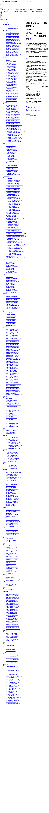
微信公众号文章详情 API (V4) (12, 350)
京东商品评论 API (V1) (11, 323)
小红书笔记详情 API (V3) (11, 85)
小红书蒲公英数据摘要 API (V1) (13, 106)
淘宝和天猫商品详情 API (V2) (12, 46)
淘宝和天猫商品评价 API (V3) (12, 39)
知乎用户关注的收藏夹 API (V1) (13, 501)
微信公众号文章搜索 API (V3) (12, 368)
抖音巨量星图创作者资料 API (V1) (13, 178)
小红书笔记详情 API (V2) (11, 82)
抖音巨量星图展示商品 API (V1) (13, 195)
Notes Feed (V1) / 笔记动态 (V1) (12, 90)
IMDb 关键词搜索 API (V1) (12, 567)
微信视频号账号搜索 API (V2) (12, 603)
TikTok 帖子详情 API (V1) (11, 412)
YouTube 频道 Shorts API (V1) (12, 461)
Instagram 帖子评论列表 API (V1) (13, 446)
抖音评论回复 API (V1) (11, 156)
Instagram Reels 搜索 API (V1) (12, 443)
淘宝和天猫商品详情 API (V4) (12, 34)
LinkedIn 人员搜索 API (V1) (12, 655)
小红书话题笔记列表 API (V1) (12, 93)
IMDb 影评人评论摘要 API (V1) (13, 555)
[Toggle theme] (1, 8)
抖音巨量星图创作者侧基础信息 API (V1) (15, 251)
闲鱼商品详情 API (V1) (11, 651)
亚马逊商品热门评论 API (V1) (12, 514)
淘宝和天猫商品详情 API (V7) (12, 51)
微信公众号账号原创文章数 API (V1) (14, 382)
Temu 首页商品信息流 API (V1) (12, 670)
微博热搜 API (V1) (10, 277)
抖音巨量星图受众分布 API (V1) (13, 189)
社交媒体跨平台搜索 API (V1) (12, 28)
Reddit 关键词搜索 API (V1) (12, 468)
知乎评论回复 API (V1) (11, 505)
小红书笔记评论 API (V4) (11, 99)
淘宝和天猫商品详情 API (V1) (12, 33)
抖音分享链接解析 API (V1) (12, 159)
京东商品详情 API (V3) (11, 317)
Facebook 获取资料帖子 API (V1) (13, 521)
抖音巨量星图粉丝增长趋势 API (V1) (14, 232)
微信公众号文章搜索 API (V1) (12, 361)
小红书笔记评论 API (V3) (11, 98)
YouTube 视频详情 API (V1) (12, 455)
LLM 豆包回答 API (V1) (11, 589)
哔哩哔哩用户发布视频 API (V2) (13, 298)
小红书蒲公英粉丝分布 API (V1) (13, 119)
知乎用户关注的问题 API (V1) (12, 499)
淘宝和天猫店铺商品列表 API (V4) (13, 54)
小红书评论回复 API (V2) (11, 81)
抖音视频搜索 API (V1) (11, 161)
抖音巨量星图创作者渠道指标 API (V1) (14, 183)
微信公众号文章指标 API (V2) (12, 343)
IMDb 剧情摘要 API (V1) (11, 559)
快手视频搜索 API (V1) (11, 262)
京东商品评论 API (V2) (11, 325)
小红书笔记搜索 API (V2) (11, 66)
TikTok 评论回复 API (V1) (11, 416)
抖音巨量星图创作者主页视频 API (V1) (14, 248)
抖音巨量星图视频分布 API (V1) (13, 188)
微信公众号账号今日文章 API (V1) (13, 329)
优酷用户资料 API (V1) (11, 433)
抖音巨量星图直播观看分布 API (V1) (14, 254)
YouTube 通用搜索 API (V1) (12, 453)
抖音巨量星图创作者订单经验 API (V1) (14, 185)
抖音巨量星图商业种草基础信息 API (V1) (15, 245)
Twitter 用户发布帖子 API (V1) (12, 533)
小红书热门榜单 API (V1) (11, 64)
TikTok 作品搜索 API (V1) (11, 419)
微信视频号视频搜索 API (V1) (12, 594)
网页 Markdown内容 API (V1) (12, 580)
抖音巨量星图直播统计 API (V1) (13, 253)
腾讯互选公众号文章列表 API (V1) (13, 640)
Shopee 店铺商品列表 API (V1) (12, 679)
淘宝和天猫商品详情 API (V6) (12, 49)
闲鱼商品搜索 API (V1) (11, 649)
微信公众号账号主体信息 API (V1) (13, 384)
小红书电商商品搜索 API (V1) (12, 666)
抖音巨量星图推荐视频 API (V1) (13, 201)
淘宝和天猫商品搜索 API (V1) (12, 45)
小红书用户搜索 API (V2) (11, 70)
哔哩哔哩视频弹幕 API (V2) (12, 301)
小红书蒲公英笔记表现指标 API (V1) (14, 116)
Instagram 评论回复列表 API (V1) (13, 448)
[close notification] (1, 4)
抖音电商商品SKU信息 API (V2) (13, 174)
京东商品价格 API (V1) (11, 319)
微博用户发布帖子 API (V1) (12, 290)
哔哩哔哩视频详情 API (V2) (12, 296)
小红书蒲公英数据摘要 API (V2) (13, 132)
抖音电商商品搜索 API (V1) (12, 170)
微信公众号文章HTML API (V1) (13, 349)
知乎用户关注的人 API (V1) (12, 492)
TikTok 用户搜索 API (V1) (11, 418)
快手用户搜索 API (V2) (11, 265)
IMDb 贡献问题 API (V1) (11, 561)
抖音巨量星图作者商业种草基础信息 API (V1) (16, 236)
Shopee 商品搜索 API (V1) (11, 683)
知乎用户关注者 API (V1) (11, 493)
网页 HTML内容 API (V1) (11, 577)
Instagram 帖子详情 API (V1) (12, 440)
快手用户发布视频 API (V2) (12, 266)
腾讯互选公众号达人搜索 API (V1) (13, 634)
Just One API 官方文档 (22, 1)
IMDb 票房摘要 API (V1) (11, 564)
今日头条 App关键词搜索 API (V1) (13, 477)
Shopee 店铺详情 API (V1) (11, 686)
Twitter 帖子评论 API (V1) (11, 534)
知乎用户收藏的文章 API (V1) (12, 496)
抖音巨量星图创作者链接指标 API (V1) (14, 186)
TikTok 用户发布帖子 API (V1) (12, 410)
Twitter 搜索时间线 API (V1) (12, 530)
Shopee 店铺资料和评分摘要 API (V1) (14, 676)
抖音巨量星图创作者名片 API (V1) (13, 247)
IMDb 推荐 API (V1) (10, 565)
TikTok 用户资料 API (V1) (11, 413)
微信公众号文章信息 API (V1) (12, 352)
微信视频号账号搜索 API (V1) (12, 600)
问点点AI (8, 60)
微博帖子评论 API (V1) (11, 280)
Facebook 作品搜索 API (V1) (12, 523)
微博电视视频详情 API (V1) (12, 292)
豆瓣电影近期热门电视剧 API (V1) (13, 405)
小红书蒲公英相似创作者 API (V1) (13, 111)
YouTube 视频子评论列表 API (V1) (13, 459)
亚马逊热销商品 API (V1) (11, 516)
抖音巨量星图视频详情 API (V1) (13, 207)
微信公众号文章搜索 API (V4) (12, 373)
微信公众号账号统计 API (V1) (12, 387)
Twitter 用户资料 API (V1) (11, 531)
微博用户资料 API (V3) (11, 286)
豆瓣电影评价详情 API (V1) (12, 400)
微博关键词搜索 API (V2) (11, 283)
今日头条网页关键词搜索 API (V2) (13, 472)
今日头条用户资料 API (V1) (12, 475)
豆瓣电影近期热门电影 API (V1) (13, 403)
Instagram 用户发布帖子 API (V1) (13, 442)
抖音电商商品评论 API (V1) (12, 171)
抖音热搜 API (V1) (10, 147)
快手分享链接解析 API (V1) (12, 272)
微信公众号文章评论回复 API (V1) (13, 358)
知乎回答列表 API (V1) (11, 486)
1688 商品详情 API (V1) (11, 584)
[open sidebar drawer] (1, 17)
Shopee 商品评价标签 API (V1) (12, 700)
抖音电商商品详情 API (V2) (12, 167)
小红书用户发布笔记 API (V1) (12, 73)
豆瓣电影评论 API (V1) (11, 402)
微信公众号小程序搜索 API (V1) (13, 367)
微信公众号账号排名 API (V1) (12, 390)
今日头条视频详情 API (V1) (12, 480)
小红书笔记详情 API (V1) (11, 76)
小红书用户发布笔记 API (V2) (12, 75)
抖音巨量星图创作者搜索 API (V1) (13, 204)
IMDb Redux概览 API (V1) (11, 551)
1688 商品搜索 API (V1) (11, 585)
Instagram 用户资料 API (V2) (12, 439)
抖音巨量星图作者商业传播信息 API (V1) (15, 235)
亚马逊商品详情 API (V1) (11, 513)
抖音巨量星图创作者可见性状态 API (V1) (15, 182)
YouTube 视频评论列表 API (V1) (13, 458)
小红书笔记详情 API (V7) (11, 95)
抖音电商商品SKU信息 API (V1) (13, 168)
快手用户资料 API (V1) (11, 271)
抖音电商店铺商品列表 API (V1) (13, 173)
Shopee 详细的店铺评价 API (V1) (13, 688)
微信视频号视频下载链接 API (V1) (13, 619)
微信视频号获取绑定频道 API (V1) (13, 613)
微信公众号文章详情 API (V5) (12, 353)
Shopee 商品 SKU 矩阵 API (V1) (13, 680)
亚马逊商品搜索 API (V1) (11, 511)
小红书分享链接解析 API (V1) (12, 96)
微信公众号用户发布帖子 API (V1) (13, 330)
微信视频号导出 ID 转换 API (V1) (13, 618)
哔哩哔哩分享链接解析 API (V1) (13, 305)
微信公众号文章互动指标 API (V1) (13, 335)
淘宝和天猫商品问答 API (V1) (12, 52)
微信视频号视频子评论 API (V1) (13, 627)
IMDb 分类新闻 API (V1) (11, 570)
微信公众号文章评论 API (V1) (12, 355)
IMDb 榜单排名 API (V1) (11, 571)
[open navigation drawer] (1, 15)
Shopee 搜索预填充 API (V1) (12, 695)
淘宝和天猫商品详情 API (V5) (12, 36)
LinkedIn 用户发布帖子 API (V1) (13, 659)
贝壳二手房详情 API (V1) (11, 538)
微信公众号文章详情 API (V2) (12, 346)
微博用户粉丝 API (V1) (11, 287)
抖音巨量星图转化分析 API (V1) (13, 194)
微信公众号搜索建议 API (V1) (12, 374)
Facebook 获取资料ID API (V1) (12, 520)
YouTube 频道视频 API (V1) (12, 452)
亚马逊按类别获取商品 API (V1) (13, 510)
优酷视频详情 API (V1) (11, 432)
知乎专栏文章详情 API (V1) (12, 484)
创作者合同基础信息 (10, 256)
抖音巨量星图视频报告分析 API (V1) (14, 209)
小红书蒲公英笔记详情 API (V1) (13, 122)
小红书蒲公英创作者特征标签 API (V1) (14, 112)
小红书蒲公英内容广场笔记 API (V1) (14, 141)
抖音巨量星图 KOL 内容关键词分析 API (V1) (16, 233)
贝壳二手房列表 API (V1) (11, 540)
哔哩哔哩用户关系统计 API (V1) (13, 307)
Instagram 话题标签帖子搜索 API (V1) (14, 445)
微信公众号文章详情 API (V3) (12, 347)
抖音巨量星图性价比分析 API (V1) (13, 198)
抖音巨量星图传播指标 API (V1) (13, 192)
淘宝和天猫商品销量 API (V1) (12, 55)
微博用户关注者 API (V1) (11, 289)
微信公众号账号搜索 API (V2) (12, 379)
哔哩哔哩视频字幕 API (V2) (12, 308)
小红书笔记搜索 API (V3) (11, 67)
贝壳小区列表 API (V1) (11, 541)
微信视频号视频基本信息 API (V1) (13, 615)
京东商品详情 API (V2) (11, 316)
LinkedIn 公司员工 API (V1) (12, 658)
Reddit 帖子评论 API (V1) (11, 466)
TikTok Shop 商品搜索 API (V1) (12, 423)
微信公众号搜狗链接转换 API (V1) (13, 393)
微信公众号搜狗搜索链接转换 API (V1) (14, 394)
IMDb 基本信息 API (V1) (11, 550)
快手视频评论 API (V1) (11, 269)
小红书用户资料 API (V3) (11, 84)
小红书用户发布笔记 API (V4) (12, 72)
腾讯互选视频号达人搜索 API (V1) (13, 633)
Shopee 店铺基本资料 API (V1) (12, 682)
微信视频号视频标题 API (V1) (12, 616)
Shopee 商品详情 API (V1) (11, 674)
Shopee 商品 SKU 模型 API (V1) (13, 685)
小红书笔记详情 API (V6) (11, 78)
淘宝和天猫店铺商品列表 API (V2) (13, 42)
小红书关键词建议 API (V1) (12, 87)
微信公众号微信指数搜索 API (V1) (13, 371)
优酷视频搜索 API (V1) (11, 430)
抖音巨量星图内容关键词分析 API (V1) (14, 242)
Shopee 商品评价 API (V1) (11, 692)
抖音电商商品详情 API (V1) (12, 165)
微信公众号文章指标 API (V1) (12, 340)
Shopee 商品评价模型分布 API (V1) (13, 697)
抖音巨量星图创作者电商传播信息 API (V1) (15, 244)
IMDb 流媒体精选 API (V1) (12, 568)
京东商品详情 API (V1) (11, 314)
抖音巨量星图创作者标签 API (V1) (13, 250)
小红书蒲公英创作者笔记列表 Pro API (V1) (15, 131)
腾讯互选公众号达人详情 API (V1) (13, 639)
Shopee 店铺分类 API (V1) (11, 694)
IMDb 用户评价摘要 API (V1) (12, 558)
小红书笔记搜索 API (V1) (11, 61)
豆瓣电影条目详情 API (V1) (12, 406)
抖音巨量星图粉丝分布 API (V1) (13, 203)
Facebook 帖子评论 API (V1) (12, 524)
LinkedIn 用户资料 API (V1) (12, 656)
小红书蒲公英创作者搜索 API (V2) (13, 137)
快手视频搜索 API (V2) (11, 263)
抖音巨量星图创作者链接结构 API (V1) (14, 180)
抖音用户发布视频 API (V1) (12, 150)
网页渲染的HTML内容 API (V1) (13, 579)
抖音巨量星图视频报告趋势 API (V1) (14, 206)
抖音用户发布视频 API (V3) (12, 152)
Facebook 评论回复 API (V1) (12, 526)
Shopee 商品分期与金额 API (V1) (13, 703)
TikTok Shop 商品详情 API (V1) (12, 425)
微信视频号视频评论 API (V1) (12, 624)
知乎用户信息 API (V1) (11, 490)
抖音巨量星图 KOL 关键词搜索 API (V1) (15, 218)
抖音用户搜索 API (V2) (11, 149)
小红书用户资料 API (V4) (11, 101)
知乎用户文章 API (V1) (11, 495)
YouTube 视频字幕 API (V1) (12, 456)
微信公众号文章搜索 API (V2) (12, 364)
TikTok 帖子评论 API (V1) (11, 415)
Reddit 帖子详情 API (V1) (11, 465)
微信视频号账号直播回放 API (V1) (13, 612)
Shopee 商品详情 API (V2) (11, 677)
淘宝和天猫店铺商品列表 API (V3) (13, 43)
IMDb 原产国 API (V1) (11, 573)
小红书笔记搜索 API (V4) (11, 69)
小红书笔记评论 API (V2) (11, 79)
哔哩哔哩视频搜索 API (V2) (12, 304)
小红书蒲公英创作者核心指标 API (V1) (14, 138)
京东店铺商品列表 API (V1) (12, 313)
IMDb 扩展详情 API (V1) (11, 547)
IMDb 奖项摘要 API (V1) (11, 556)
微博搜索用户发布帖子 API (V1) (13, 281)
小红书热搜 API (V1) (10, 63)
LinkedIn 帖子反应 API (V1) (12, 661)
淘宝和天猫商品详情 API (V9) (12, 37)
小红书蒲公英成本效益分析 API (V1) (14, 120)
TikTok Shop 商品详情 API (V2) (12, 426)
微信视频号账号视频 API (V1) (12, 609)
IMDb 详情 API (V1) (10, 562)
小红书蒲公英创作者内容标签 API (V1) (14, 114)
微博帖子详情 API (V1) (11, 284)
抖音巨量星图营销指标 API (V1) (13, 191)
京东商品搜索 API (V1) (11, 320)
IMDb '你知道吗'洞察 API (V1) (12, 553)
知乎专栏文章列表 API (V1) (12, 489)
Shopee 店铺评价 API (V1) (11, 691)
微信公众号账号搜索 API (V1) (12, 376)
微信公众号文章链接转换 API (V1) (13, 388)
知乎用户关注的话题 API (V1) (12, 502)
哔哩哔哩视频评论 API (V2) (12, 302)
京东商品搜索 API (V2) (11, 322)
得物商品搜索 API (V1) (11, 645)
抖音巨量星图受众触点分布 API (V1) (14, 200)
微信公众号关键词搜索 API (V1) (13, 341)
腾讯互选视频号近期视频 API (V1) (13, 637)
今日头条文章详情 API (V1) (12, 474)
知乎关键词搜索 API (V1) (11, 487)
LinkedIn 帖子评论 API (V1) (12, 662)
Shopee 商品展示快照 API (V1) (12, 689)
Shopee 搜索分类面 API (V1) (12, 702)
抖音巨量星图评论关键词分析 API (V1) (14, 239)
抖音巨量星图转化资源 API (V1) (13, 197)
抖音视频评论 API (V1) (11, 155)
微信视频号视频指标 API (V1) (12, 621)
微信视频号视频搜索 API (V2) (12, 597)
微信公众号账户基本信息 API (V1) (13, 385)
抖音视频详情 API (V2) (11, 153)
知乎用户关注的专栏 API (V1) (12, 498)
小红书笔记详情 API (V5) (11, 91)
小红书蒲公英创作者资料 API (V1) (13, 105)
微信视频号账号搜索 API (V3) (12, 606)
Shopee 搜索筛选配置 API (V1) (12, 699)
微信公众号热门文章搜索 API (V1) (13, 359)
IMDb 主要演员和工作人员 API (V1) (14, 548)
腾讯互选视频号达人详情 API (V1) (13, 636)
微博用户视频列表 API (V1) (12, 278)
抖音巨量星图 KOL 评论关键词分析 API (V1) (16, 257)
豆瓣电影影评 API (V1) (11, 398)
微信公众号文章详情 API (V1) (12, 344)
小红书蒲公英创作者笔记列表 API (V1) (14, 117)
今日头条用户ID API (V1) (11, 478)
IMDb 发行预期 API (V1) (11, 545)
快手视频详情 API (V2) (11, 268)
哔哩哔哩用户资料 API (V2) (12, 299)
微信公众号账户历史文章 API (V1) (13, 332)
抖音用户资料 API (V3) (11, 158)
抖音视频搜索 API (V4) (11, 146)
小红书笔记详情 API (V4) (11, 88)
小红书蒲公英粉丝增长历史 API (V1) (14, 108)
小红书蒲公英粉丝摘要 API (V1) (13, 109)
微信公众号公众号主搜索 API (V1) (13, 391)
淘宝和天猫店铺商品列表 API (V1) (13, 40)
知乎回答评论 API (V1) (11, 504)
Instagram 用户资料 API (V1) (12, 437)
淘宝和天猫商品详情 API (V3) (12, 48)
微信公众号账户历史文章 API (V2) (13, 337)
